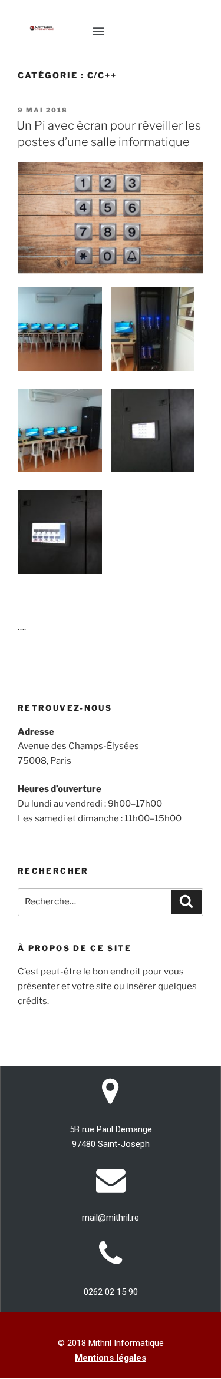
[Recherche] (186, 902)
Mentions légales (110, 1358)
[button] (98, 30)
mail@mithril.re (110, 1217)
